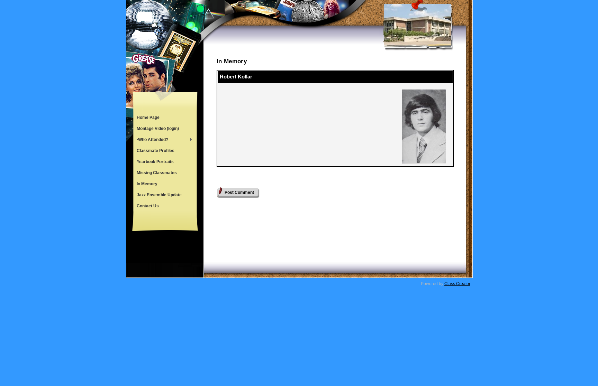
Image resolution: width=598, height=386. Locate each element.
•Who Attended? (150, 140)
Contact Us (148, 206)
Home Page (148, 117)
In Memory (147, 183)
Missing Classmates (157, 172)
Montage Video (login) (158, 128)
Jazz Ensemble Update (159, 194)
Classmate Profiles (155, 150)
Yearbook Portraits (155, 161)
